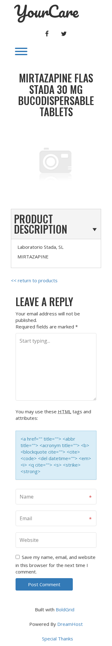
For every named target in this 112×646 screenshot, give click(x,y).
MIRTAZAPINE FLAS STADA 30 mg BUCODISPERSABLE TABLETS (56, 94)
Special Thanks (57, 638)
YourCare (46, 11)
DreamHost (70, 624)
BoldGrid (65, 609)
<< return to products (34, 280)
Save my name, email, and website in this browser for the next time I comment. (56, 564)
